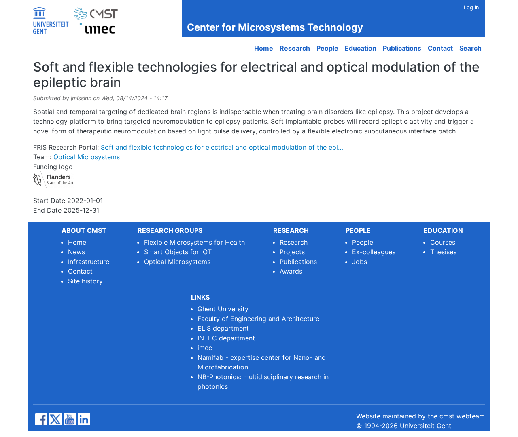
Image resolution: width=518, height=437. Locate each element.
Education (360, 48)
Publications (402, 48)
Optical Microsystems (86, 157)
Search (470, 48)
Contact (440, 48)
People (327, 48)
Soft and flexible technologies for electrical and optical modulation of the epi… (222, 147)
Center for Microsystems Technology (275, 27)
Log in (471, 7)
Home (263, 48)
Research (295, 48)
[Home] (79, 18)
